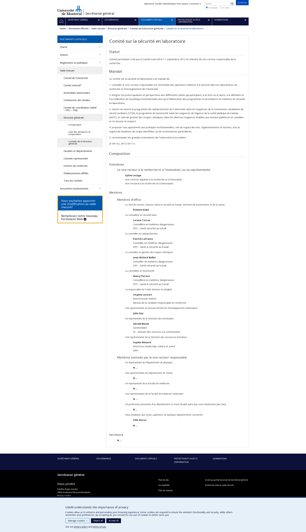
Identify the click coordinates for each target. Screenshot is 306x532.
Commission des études (77, 100)
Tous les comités (73, 180)
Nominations (220, 458)
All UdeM (225, 8)
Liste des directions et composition (79, 133)
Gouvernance (103, 458)
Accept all (114, 520)
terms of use (99, 526)
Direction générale (117, 28)
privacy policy (81, 526)
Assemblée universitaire (77, 92)
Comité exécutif (72, 85)
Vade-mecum (98, 28)
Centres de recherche (75, 165)
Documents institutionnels (74, 188)
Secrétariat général (99, 13)
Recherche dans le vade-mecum (219, 485)
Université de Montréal (69, 10)
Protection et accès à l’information (185, 460)
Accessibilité (164, 485)
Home (63, 28)
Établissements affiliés (76, 173)
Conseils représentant (76, 158)
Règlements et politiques (74, 62)
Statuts (64, 54)
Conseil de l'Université (76, 78)
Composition (74, 124)
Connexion (194, 3)
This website (212, 8)
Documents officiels (78, 28)
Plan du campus (165, 490)
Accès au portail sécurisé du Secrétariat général (226, 480)
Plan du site (163, 480)
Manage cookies (77, 520)
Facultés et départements (78, 151)
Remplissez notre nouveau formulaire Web (79, 217)
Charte (63, 47)
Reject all (98, 520)
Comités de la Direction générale (146, 28)
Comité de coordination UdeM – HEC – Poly (80, 109)
